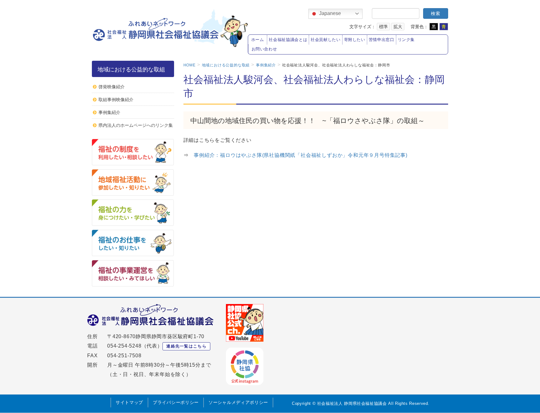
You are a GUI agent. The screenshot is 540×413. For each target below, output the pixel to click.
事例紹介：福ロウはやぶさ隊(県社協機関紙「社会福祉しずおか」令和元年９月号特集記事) (303, 155)
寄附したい (354, 40)
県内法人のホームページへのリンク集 (135, 125)
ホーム (257, 40)
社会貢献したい (325, 40)
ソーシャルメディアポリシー (238, 402)
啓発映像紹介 (111, 86)
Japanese (329, 13)
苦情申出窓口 (381, 40)
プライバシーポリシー (176, 402)
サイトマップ (129, 402)
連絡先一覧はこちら (186, 346)
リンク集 (406, 40)
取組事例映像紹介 (115, 99)
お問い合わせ (264, 49)
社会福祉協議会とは (288, 40)
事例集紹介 (109, 112)
